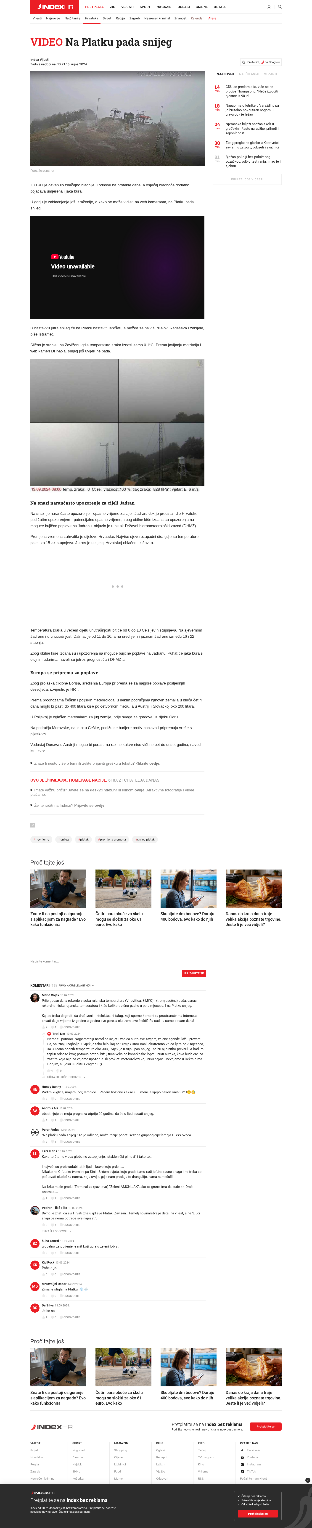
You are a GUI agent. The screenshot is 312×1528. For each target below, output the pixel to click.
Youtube (252, 1457)
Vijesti (127, 7)
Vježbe (160, 1471)
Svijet (107, 18)
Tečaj (202, 1450)
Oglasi (184, 7)
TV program (206, 1457)
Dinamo (77, 1457)
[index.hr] (54, 7)
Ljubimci (120, 1464)
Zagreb (135, 18)
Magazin (121, 1443)
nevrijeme (41, 839)
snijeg (63, 839)
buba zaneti (50, 1241)
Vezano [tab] (270, 74)
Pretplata (94, 7)
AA (34, 1111)
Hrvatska (91, 18)
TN (49, 1034)
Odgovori (162, 1478)
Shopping (120, 1450)
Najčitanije (72, 18)
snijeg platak (145, 839)
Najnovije (53, 18)
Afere (212, 18)
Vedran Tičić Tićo (54, 1208)
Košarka (78, 1478)
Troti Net (58, 1034)
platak (83, 839)
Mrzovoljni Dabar (54, 1284)
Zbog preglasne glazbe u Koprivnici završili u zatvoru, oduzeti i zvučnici (252, 145)
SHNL (76, 1471)
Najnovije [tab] (226, 74)
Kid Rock (48, 1262)
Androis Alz (50, 1108)
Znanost (180, 18)
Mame (118, 1478)
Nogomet (78, 1450)
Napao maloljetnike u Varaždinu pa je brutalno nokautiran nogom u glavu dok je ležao (252, 110)
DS (35, 1308)
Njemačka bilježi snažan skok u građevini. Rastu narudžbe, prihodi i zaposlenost (252, 128)
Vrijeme (203, 1471)
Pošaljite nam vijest (253, 1478)
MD (35, 1286)
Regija (120, 18)
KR (35, 1265)
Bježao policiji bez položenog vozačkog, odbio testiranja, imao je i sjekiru (253, 161)
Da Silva (48, 1305)
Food (117, 1471)
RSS (201, 1478)
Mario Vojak (50, 995)
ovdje (139, 790)
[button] (36, 887)
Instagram (254, 1464)
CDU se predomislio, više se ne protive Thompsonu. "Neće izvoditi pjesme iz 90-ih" (252, 91)
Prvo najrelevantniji (74, 985)
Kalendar (197, 18)
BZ (35, 1243)
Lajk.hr (161, 1464)
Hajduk (77, 1464)
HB (35, 1089)
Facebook (253, 1450)
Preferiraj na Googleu (263, 62)
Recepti (161, 1457)
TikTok (251, 1471)
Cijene (202, 7)
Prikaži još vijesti (247, 179)
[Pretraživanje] (278, 7)
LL (35, 1154)
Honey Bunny (51, 1087)
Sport (145, 7)
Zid (112, 7)
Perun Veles (50, 1129)
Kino (201, 1464)
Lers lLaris (49, 1151)
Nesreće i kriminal (157, 18)
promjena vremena (112, 839)
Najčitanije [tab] (249, 74)
